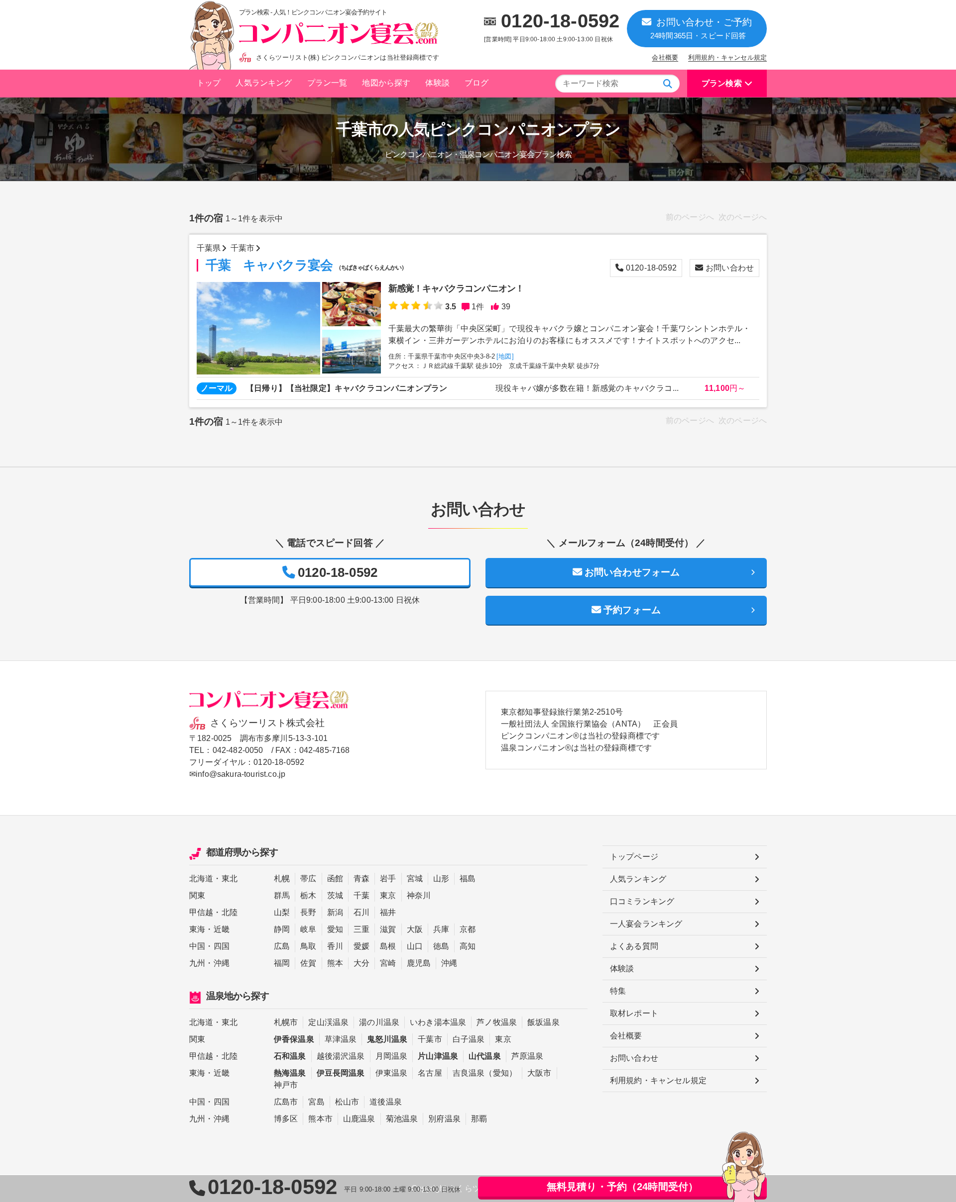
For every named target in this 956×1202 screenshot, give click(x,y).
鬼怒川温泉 (387, 1039)
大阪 (415, 929)
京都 (468, 929)
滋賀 (388, 929)
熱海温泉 (290, 1073)
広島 (282, 946)
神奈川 (419, 895)
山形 (441, 878)
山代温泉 (485, 1056)
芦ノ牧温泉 (497, 1022)
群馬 (282, 895)
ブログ (476, 83)
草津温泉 (341, 1039)
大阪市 (539, 1073)
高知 (468, 946)
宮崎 (388, 963)
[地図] (505, 356)
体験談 (437, 83)
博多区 (286, 1118)
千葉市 (242, 248)
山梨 (282, 912)
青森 (361, 878)
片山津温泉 (438, 1056)
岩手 (388, 878)
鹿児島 (419, 963)
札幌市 (286, 1022)
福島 (468, 878)
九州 (197, 963)
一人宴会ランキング (646, 924)
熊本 (335, 963)
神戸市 (286, 1085)
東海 (197, 929)
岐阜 (308, 929)
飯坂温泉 (543, 1022)
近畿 (222, 929)
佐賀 (308, 963)
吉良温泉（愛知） (485, 1073)
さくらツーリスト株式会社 (267, 723)
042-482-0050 (238, 750)
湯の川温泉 (379, 1022)
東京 (388, 895)
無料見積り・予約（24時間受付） (623, 1186)
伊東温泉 (391, 1073)
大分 (361, 963)
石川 (361, 912)
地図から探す (386, 83)
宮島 (316, 1102)
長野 (308, 912)
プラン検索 (722, 83)
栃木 (308, 895)
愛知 (335, 929)
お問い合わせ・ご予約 (701, 28)
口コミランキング (642, 901)
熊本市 (320, 1118)
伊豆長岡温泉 (341, 1073)
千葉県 (209, 248)
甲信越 (201, 912)
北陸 (230, 912)
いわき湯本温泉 (438, 1022)
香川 (335, 946)
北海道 (201, 878)
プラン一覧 (327, 83)
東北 (230, 878)
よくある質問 (634, 946)
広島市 (286, 1102)
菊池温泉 (402, 1118)
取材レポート (634, 1013)
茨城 (335, 895)
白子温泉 (469, 1039)
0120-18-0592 (560, 20)
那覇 (479, 1118)
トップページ (634, 856)
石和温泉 (290, 1056)
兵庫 (441, 929)
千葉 (361, 895)
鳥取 (308, 946)
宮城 (415, 878)
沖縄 (222, 963)
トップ (209, 83)
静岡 (282, 929)
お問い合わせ (730, 268)
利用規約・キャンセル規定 (727, 57)
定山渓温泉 (328, 1022)
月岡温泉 (391, 1056)
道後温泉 (385, 1102)
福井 (388, 912)
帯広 (308, 878)
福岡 (282, 963)
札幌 (282, 878)
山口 (415, 946)
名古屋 (430, 1073)
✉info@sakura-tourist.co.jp (237, 774)
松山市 (347, 1102)
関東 (197, 895)
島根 (388, 946)
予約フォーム (632, 610)
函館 (335, 878)
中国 (197, 946)
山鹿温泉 (359, 1118)
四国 (222, 946)
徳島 (441, 946)
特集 (618, 991)
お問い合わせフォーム (632, 572)
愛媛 (361, 946)
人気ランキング (264, 83)
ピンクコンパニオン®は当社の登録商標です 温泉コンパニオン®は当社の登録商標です (580, 742)
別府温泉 (444, 1118)
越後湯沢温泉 (341, 1056)
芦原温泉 (527, 1056)
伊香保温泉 (294, 1039)
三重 (361, 929)
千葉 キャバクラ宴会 (306, 265)
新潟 (335, 912)
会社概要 (665, 57)
